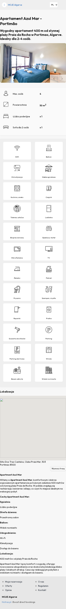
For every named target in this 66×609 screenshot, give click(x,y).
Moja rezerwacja (13, 581)
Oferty (8, 585)
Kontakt (42, 590)
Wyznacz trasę (58, 468)
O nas (41, 581)
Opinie (8, 590)
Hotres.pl (6, 602)
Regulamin (43, 585)
